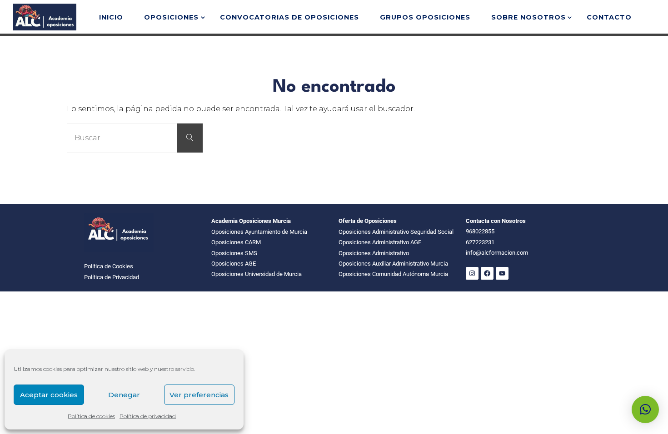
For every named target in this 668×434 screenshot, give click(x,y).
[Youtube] (502, 273)
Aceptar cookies (49, 394)
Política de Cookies (108, 266)
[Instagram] (472, 273)
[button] (645, 409)
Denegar (124, 394)
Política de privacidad (148, 416)
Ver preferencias (199, 394)
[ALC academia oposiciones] (44, 16)
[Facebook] (487, 273)
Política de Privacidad (111, 277)
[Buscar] (190, 138)
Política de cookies (91, 416)
